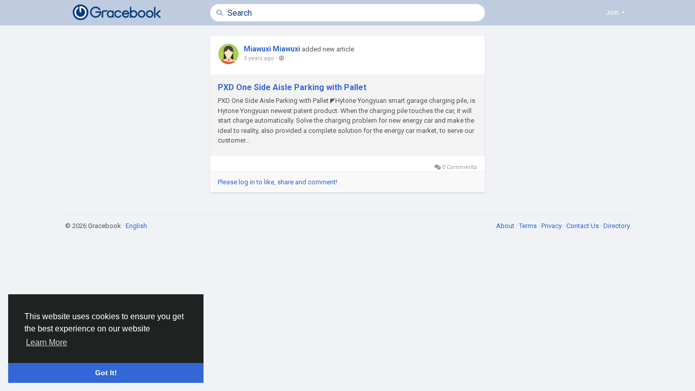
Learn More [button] (46, 342)
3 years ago (259, 58)
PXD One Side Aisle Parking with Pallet (292, 87)
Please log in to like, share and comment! (277, 182)
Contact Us (583, 226)
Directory (616, 226)
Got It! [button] (106, 373)
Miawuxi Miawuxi (272, 49)
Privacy (552, 226)
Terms (528, 226)
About (506, 226)
